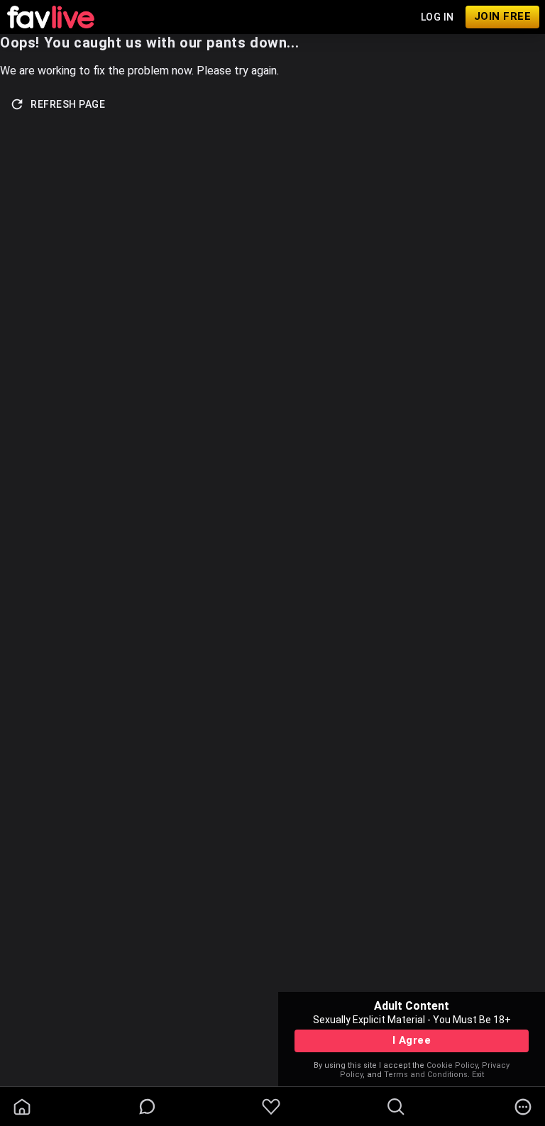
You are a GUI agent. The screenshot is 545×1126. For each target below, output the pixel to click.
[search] (396, 1107)
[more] (523, 1107)
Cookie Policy (452, 1065)
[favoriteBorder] (271, 1106)
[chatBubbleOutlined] (147, 1106)
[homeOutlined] (22, 1107)
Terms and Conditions (426, 1074)
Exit (478, 1074)
